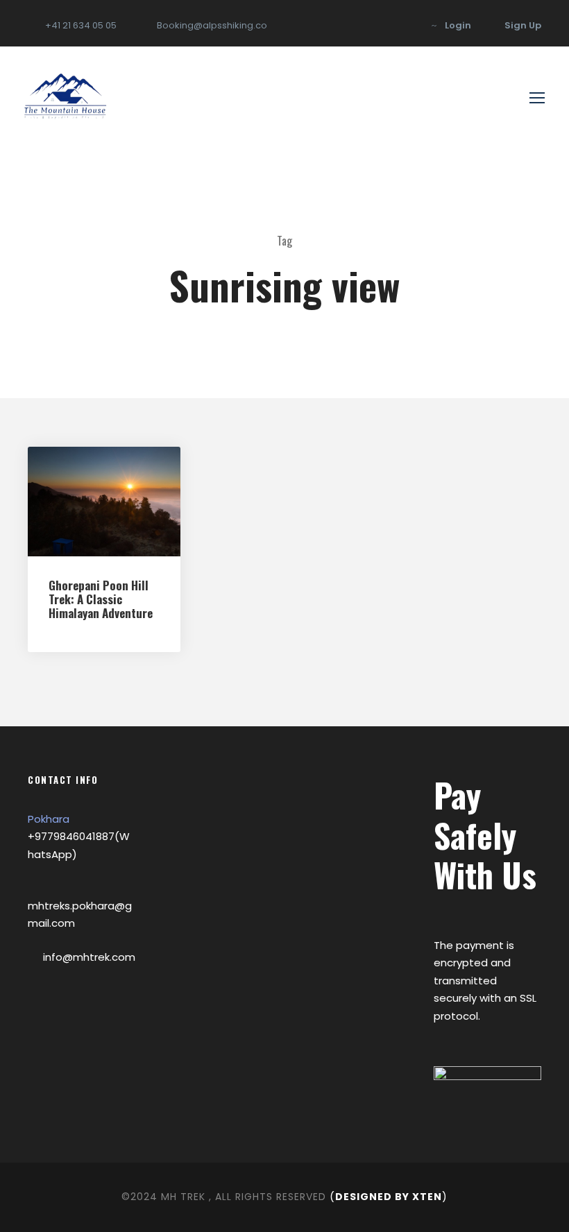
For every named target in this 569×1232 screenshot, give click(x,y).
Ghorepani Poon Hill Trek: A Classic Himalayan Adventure (101, 599)
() (389, 1197)
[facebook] (405, 25)
